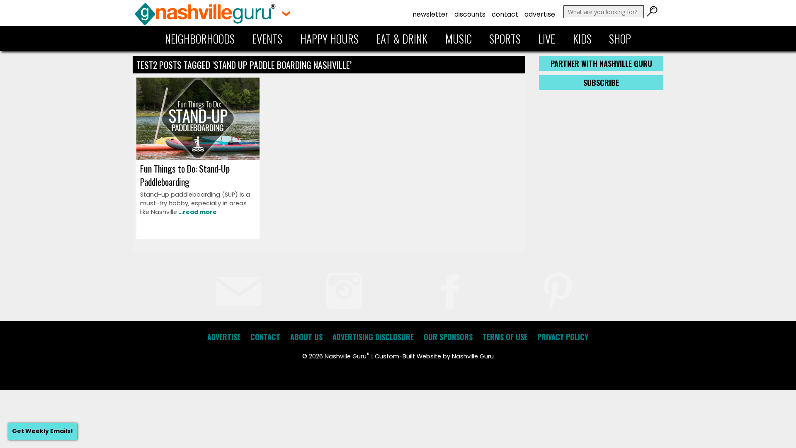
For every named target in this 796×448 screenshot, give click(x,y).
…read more (197, 212)
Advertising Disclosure (373, 336)
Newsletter (430, 14)
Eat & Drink (401, 38)
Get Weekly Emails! (42, 431)
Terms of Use (505, 336)
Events (267, 38)
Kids (582, 38)
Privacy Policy (562, 336)
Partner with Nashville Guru (601, 63)
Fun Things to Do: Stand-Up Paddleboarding (185, 175)
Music (458, 38)
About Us (306, 336)
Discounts (469, 14)
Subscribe (601, 82)
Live (546, 38)
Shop (620, 38)
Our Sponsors (448, 336)
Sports (505, 38)
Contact (505, 14)
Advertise (539, 14)
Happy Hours (329, 38)
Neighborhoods (200, 38)
